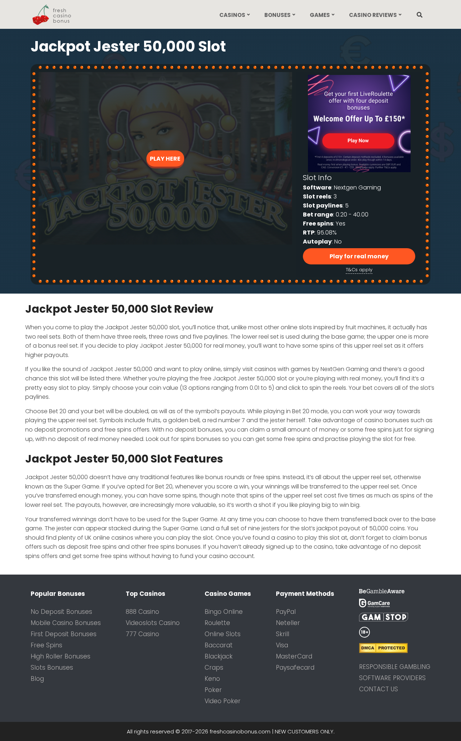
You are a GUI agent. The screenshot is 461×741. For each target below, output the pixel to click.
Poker (213, 690)
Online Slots (223, 634)
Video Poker (223, 701)
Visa (282, 645)
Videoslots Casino (153, 623)
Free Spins (46, 645)
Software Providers (392, 678)
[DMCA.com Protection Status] (394, 648)
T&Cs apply (359, 269)
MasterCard (294, 656)
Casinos (232, 15)
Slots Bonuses (52, 667)
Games (320, 15)
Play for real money (359, 256)
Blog (37, 678)
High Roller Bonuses (60, 656)
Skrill (282, 634)
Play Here (165, 158)
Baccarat (219, 645)
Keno (212, 678)
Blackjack (219, 656)
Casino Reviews (373, 15)
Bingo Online (224, 611)
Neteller (288, 623)
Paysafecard (295, 667)
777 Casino (142, 634)
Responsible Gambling (394, 666)
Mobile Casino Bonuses (66, 623)
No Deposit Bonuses (61, 611)
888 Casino (142, 611)
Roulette (217, 623)
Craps (214, 667)
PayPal (286, 611)
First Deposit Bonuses (64, 634)
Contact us (378, 689)
